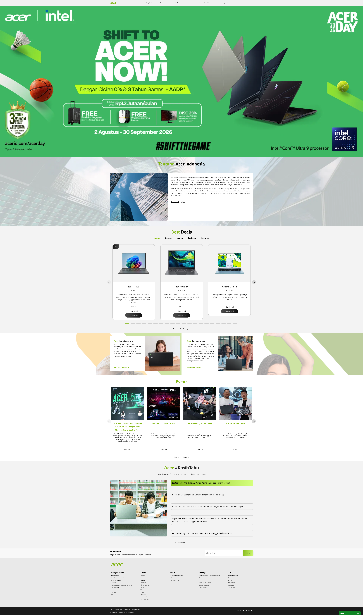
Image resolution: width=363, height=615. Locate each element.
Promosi (113, 592)
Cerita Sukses (115, 587)
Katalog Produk (144, 599)
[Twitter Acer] (246, 610)
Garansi (201, 578)
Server (142, 587)
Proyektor (143, 583)
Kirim (248, 553)
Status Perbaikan (204, 585)
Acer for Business (116, 580)
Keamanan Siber (175, 580)
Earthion (113, 583)
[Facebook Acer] (248, 610)
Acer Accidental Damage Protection (209, 575)
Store (112, 594)
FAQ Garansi (202, 580)
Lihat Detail (134, 311)
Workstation (143, 590)
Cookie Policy (127, 609)
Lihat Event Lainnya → (181, 457)
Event (112, 590)
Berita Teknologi (233, 575)
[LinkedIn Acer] (251, 610)
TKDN (142, 592)
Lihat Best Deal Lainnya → (181, 329)
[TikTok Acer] (241, 610)
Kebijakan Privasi (118, 609)
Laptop (142, 575)
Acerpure (143, 594)
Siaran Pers (231, 587)
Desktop (142, 578)
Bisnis (230, 580)
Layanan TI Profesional (176, 575)
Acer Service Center (205, 583)
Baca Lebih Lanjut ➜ (178, 202)
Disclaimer (137, 609)
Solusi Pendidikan (175, 578)
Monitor (142, 580)
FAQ (133, 609)
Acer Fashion (144, 597)
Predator (231, 578)
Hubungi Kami (229, 311)
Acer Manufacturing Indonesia (120, 578)
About (112, 609)
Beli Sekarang (134, 315)
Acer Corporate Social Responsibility (121, 585)
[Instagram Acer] (238, 610)
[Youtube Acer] (243, 610)
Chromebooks (144, 585)
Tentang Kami (115, 575)
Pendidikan (231, 583)
